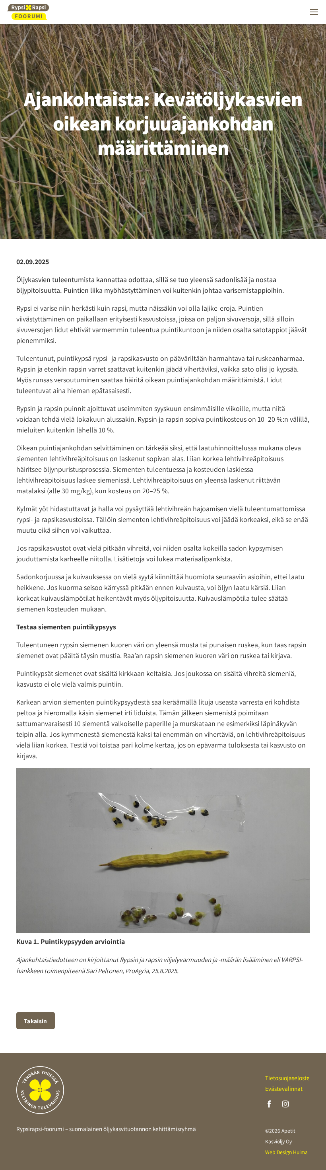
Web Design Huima (286, 1152)
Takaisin (35, 1021)
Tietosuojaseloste (287, 1078)
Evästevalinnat (284, 1088)
